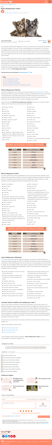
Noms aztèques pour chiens (11, 81)
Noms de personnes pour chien (10, 328)
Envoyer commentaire (44, 417)
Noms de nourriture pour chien (10, 330)
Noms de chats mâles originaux (10, 371)
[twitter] (6, 436)
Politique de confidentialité (45, 441)
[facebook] (3, 436)
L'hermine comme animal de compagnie (12, 358)
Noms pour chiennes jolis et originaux (11, 362)
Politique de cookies (5, 443)
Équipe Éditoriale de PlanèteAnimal (12, 13)
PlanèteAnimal (3, 4)
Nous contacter (27, 441)
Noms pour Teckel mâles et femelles (11, 360)
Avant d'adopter (9, 4)
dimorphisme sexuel (39, 92)
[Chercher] (50, 2)
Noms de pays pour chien (9, 332)
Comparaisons (35, 347)
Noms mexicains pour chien (18, 387)
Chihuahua (5, 260)
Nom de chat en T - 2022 (26, 72)
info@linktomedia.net (44, 423)
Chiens (44, 42)
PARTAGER (46, 2)
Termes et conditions (35, 441)
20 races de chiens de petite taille (10, 365)
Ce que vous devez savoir (18, 347)
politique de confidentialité (15, 416)
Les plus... (8, 347)
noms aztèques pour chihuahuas (12, 83)
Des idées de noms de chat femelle (11, 367)
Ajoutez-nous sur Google (25, 41)
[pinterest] (14, 436)
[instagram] (9, 436)
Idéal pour (43, 347)
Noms (14, 4)
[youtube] (11, 436)
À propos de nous (20, 441)
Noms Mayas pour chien (44, 379)
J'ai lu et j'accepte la (11, 416)
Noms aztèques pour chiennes (12, 79)
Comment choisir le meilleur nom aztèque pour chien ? (18, 85)
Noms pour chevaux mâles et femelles (11, 369)
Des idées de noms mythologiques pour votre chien (18, 380)
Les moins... (28, 347)
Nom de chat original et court (9, 355)
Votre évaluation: (16, 413)
